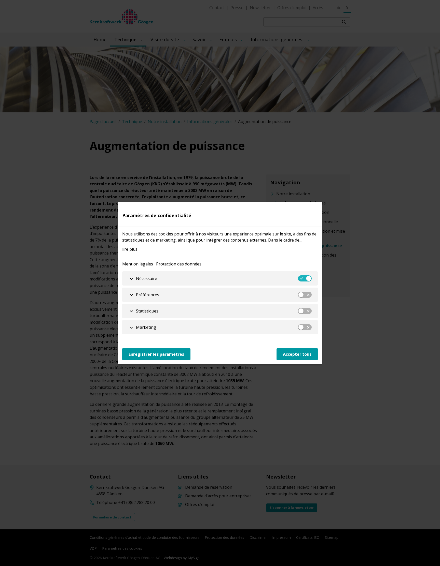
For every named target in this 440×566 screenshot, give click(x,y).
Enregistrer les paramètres (156, 354)
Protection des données (178, 264)
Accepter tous (297, 354)
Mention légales (137, 264)
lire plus (130, 249)
